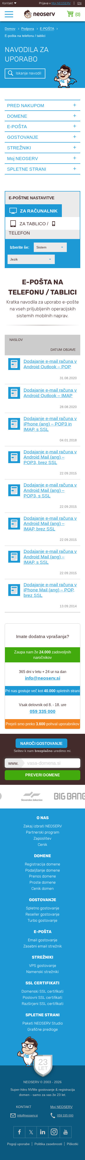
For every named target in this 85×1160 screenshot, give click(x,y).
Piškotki (72, 1144)
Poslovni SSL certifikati (42, 997)
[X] (31, 1132)
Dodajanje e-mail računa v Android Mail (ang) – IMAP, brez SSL (50, 524)
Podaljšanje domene (42, 870)
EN (79, 3)
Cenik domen (42, 888)
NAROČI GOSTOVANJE (41, 744)
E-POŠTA (17, 126)
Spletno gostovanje (42, 908)
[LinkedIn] (42, 1132)
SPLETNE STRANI (26, 169)
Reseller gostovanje (43, 914)
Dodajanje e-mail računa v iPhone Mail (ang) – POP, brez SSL (50, 590)
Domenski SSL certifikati (42, 991)
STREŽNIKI (19, 147)
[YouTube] (66, 1132)
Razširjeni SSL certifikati (43, 1003)
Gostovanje (42, 899)
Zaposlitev (42, 838)
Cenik (42, 844)
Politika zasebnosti (48, 1144)
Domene (42, 855)
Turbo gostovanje (42, 920)
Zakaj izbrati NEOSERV (42, 826)
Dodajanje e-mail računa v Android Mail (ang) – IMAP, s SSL (50, 557)
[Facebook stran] (19, 1132)
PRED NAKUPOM (25, 105)
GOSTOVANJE (22, 137)
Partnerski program (42, 832)
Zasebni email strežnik (42, 946)
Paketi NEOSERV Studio (42, 1023)
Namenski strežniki (42, 971)
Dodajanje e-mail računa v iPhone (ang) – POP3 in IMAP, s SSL (50, 424)
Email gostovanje (42, 940)
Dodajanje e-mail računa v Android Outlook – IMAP (50, 392)
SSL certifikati (43, 983)
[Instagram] (54, 1132)
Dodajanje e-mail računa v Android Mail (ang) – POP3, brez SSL (50, 457)
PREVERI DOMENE (42, 775)
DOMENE (17, 116)
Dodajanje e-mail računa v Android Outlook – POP (50, 364)
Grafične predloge (42, 1029)
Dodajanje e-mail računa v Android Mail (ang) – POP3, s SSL (50, 490)
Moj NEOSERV (61, 3)
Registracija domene (42, 864)
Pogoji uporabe (18, 1144)
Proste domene (43, 882)
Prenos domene (42, 876)
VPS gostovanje (42, 965)
